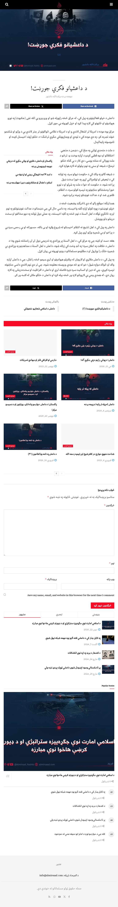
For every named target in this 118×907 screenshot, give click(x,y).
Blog (66, 396)
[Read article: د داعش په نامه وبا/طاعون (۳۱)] (30, 437)
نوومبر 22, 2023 (46, 366)
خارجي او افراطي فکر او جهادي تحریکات (38, 360)
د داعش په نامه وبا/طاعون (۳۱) (42, 454)
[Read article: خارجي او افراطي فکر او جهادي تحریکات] (30, 342)
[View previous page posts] (31, 194)
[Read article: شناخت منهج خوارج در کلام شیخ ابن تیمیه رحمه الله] (87, 437)
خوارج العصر (68, 352)
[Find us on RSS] (49, 897)
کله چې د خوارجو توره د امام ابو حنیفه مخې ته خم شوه (80, 834)
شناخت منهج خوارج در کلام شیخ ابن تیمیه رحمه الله (90, 454)
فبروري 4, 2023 (104, 460)
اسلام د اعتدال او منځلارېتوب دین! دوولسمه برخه (29, 182)
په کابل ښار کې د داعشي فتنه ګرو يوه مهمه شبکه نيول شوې (72, 638)
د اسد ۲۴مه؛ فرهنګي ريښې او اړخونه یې (34, 174)
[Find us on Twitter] (64, 897)
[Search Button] (6, 4)
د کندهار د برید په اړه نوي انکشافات (84, 653)
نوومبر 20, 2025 (46, 416)
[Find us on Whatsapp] (54, 897)
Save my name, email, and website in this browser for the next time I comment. (70, 595)
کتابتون (58, 864)
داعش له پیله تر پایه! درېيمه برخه (99, 404)
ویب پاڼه (110, 579)
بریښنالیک (51, 579)
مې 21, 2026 (105, 366)
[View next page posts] (25, 194)
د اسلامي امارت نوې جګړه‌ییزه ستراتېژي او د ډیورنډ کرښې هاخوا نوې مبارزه (66, 623)
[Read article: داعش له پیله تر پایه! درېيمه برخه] (87, 387)
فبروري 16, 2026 (46, 460)
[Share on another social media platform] (6, 106)
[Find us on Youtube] (59, 897)
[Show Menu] (111, 4)
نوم (111, 563)
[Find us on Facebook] (69, 897)
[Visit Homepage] (59, 5)
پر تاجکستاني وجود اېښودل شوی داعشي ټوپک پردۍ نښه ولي (72, 667)
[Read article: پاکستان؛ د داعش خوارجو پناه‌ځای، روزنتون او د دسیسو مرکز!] (30, 387)
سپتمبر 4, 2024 (104, 410)
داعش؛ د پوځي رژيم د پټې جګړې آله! (97, 360)
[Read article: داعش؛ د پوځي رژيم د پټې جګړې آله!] (87, 342)
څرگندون (109, 505)
